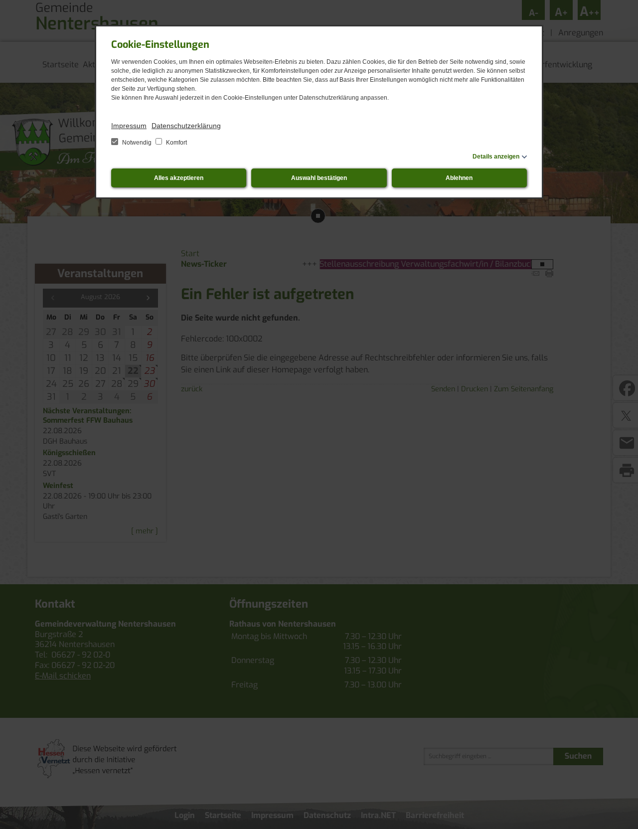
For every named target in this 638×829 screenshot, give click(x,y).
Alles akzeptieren (178, 177)
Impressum (129, 126)
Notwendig (137, 142)
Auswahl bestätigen (319, 177)
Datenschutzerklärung (186, 126)
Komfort (175, 142)
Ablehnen (459, 177)
